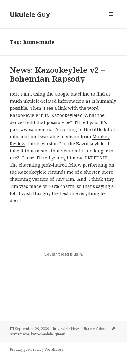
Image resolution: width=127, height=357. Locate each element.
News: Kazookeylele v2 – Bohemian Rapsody (57, 74)
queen (60, 334)
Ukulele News (69, 328)
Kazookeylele (24, 115)
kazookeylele (42, 334)
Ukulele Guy (30, 14)
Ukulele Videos (95, 328)
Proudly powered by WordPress (37, 349)
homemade (19, 334)
